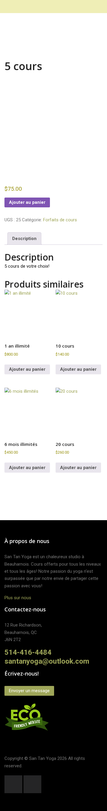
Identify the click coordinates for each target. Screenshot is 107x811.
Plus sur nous (17, 597)
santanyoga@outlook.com (46, 661)
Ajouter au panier (27, 202)
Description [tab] (24, 238)
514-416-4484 (27, 652)
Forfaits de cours (60, 220)
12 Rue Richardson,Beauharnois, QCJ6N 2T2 (23, 632)
